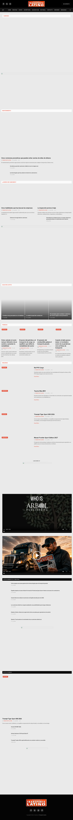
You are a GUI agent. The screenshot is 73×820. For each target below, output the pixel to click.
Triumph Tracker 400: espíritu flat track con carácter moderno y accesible (28, 740)
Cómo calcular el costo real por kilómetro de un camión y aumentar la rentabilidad (9, 343)
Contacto (50, 9)
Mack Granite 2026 (55, 46)
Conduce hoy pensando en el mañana (13, 315)
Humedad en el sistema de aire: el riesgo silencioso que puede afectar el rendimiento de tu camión (58, 218)
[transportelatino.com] (36, 4)
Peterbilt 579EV (54, 30)
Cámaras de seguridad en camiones (18, 217)
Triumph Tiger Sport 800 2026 (44, 414)
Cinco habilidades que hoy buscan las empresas (17, 208)
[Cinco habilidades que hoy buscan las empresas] (18, 196)
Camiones (56, 9)
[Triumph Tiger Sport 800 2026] (16, 423)
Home (9, 9)
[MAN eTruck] (59, 58)
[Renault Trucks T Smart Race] (25, 35)
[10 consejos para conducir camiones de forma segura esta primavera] (60, 304)
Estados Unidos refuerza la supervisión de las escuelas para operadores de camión (31, 612)
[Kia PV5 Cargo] (16, 376)
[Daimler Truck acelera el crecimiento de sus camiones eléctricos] (6, 621)
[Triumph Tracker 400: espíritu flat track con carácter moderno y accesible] (6, 741)
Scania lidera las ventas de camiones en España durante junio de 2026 (27, 597)
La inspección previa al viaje (47, 208)
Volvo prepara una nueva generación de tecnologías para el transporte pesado (29, 583)
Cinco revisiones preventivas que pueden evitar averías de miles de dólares (26, 158)
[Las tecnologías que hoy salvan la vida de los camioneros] (5, 174)
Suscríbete (66, 3)
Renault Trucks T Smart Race (16, 46)
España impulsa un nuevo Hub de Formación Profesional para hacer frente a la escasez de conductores (35, 590)
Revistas (14, 9)
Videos (20, 9)
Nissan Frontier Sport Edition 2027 (46, 438)
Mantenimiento (6, 110)
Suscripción (35, 9)
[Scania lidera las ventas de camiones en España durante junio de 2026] (6, 599)
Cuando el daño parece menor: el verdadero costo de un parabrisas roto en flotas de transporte (62, 344)
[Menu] (3, 10)
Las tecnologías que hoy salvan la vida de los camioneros (23, 172)
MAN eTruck (53, 61)
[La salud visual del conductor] (36, 304)
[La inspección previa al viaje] (55, 196)
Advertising (27, 9)
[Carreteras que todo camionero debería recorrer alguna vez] (5, 167)
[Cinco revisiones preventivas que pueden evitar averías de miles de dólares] (36, 135)
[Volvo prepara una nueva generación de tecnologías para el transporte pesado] (6, 585)
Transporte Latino (6, 160)
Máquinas (63, 9)
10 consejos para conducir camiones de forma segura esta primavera (60, 314)
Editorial (43, 9)
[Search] (70, 10)
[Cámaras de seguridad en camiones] (5, 219)
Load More (36, 460)
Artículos (52, 27)
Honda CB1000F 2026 (16, 726)
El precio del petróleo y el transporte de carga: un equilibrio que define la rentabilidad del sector (27, 343)
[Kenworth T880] (25, 66)
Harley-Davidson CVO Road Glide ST (19, 733)
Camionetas (4, 390)
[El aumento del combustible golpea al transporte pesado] (45, 333)
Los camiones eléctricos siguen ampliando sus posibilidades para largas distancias (31, 605)
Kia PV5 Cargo (39, 368)
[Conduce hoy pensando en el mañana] (13, 304)
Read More (36, 376)
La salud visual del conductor (34, 315)
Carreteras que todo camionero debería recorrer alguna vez (24, 166)
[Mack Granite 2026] (59, 43)
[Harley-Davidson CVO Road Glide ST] (6, 735)
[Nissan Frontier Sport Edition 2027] (16, 446)
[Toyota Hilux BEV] (16, 399)
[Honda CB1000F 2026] (6, 728)
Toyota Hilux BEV (40, 391)
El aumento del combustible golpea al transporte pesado (44, 342)
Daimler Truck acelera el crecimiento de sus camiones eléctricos (26, 619)
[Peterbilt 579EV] (59, 27)
